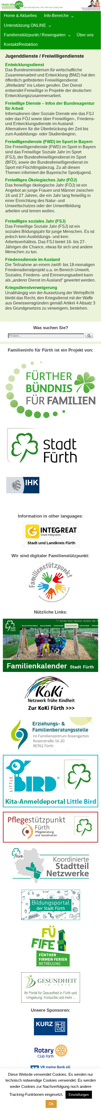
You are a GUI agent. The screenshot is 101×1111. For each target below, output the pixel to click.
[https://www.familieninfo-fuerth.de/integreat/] (50, 547)
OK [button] (51, 1104)
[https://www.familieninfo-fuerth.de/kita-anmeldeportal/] (50, 806)
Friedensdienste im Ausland (32, 259)
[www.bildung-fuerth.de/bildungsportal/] (50, 919)
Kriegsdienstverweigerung (31, 287)
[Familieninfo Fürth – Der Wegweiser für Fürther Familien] (50, 5)
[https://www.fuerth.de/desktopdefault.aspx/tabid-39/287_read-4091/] (50, 749)
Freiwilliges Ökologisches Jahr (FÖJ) (41, 180)
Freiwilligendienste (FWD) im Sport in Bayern (49, 141)
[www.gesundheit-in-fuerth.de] (50, 1001)
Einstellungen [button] (79, 1095)
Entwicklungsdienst (24, 65)
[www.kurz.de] (50, 1036)
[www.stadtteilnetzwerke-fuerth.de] (51, 884)
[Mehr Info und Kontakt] (50, 841)
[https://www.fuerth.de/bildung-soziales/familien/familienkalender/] (50, 671)
